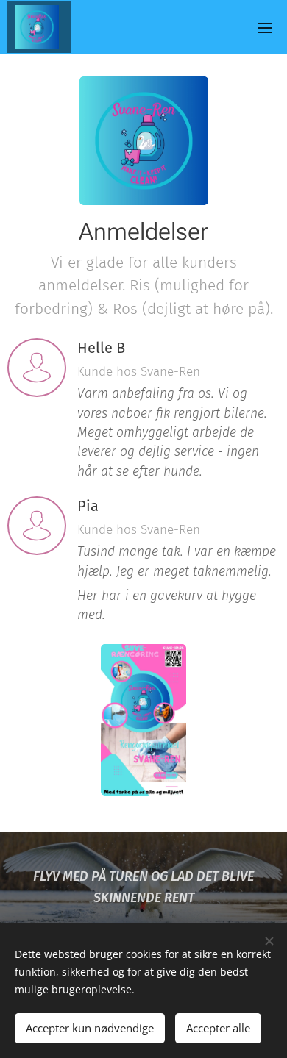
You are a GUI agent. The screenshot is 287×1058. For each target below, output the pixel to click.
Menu (265, 27)
